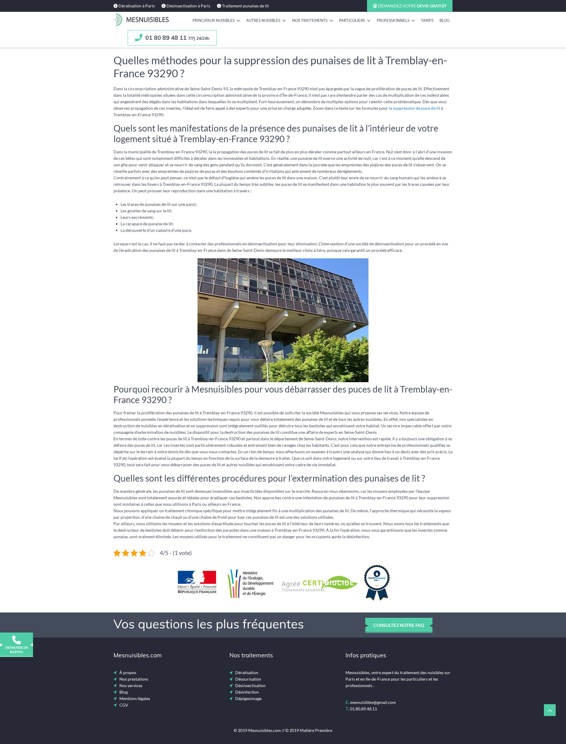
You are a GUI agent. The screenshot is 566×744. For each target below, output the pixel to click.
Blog (123, 691)
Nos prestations (133, 678)
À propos (127, 672)
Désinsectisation (250, 685)
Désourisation (248, 678)
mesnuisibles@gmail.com (373, 702)
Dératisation (246, 672)
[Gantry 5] (141, 20)
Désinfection (247, 691)
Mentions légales (134, 698)
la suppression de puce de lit (414, 108)
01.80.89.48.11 (363, 708)
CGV (123, 704)
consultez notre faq (399, 625)
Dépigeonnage (248, 698)
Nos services (130, 685)
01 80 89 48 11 (176, 37)
